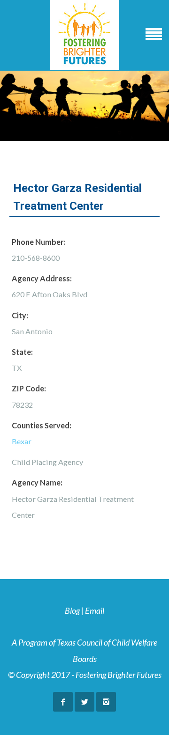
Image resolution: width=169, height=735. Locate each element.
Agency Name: (37, 482)
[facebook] (63, 702)
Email (94, 610)
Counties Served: (41, 425)
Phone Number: (39, 241)
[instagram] (106, 702)
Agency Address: (42, 278)
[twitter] (84, 702)
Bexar (21, 441)
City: (20, 315)
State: (22, 351)
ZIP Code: (29, 388)
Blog (72, 610)
